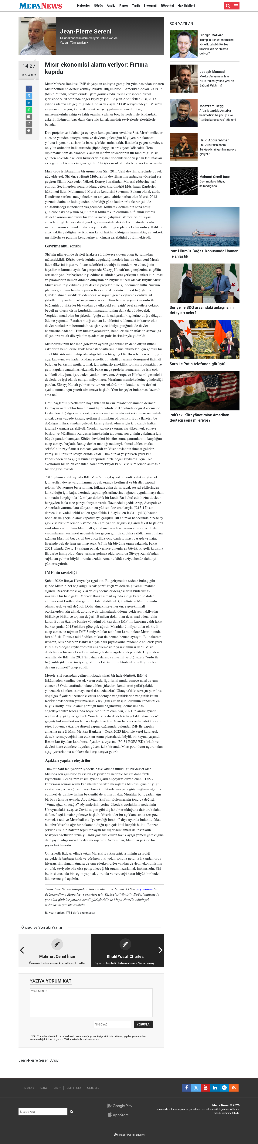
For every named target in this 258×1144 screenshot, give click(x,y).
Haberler (83, 5)
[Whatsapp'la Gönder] (29, 110)
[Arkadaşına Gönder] (29, 117)
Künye (43, 1087)
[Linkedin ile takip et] (215, 1088)
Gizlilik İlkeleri (74, 1087)
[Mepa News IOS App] (119, 1114)
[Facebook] (29, 89)
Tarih (136, 5)
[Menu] (235, 6)
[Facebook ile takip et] (186, 1088)
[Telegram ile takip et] (224, 1088)
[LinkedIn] (29, 103)
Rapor (123, 5)
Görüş (98, 5)
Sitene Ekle (93, 1087)
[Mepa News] (41, 5)
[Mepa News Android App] (119, 1106)
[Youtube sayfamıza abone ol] (205, 1088)
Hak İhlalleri (186, 5)
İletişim (57, 1087)
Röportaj (167, 5)
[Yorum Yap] (29, 131)
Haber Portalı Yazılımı (132, 1134)
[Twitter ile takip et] (196, 1088)
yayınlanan (144, 888)
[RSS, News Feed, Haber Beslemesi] (234, 1088)
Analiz (111, 5)
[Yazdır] (29, 124)
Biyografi (150, 5)
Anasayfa (29, 1087)
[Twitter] (29, 96)
